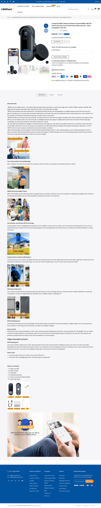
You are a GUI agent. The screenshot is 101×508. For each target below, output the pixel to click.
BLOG (58, 6)
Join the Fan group (64, 491)
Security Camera (34, 478)
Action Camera (33, 486)
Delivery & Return (59, 70)
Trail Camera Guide (49, 478)
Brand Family (48, 485)
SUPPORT (20, 12)
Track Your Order (49, 475)
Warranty (62, 478)
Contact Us (47, 493)
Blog (45, 491)
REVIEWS (51, 95)
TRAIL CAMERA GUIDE (38, 6)
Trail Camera (33, 475)
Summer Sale (50, 6)
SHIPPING (60, 95)
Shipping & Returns (64, 481)
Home (8, 17)
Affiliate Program (49, 488)
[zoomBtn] (47, 62)
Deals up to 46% (34, 491)
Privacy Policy (63, 486)
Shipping (54, 37)
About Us (46, 496)
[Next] (47, 43)
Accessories (32, 488)
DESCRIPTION (41, 95)
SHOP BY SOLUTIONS (23, 6)
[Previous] (10, 43)
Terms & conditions (64, 483)
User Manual (62, 488)
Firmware (62, 475)
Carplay (31, 481)
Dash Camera (33, 483)
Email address (56, 50)
